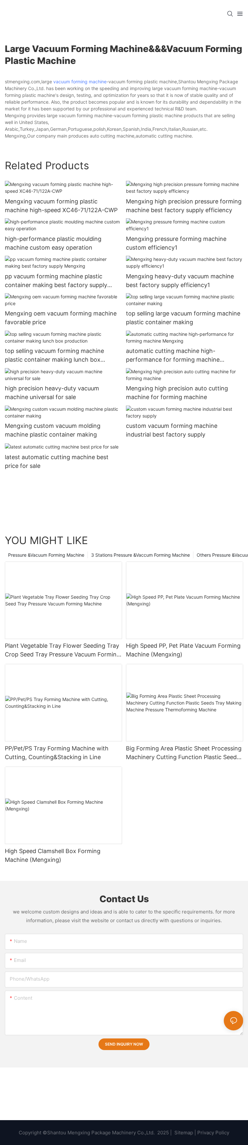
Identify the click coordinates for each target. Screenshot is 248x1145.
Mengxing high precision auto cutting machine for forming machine (177, 392)
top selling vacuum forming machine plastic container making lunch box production (54, 355)
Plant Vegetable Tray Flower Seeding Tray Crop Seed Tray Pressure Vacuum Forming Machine (62, 650)
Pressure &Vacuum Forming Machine (46, 555)
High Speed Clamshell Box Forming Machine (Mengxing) (52, 855)
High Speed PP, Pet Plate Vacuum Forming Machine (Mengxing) (183, 650)
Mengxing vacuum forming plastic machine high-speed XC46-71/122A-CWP (61, 205)
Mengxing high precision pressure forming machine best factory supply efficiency (184, 205)
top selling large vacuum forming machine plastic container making (183, 317)
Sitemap (183, 1133)
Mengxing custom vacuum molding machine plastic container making (52, 430)
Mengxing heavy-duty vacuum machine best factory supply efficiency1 (180, 280)
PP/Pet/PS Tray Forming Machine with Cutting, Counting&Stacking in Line (56, 752)
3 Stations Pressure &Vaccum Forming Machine (140, 555)
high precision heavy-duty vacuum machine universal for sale (52, 392)
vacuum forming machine (80, 81)
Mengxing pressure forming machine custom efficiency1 (176, 243)
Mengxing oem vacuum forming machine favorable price (61, 317)
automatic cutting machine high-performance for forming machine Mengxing (173, 355)
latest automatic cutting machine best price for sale (56, 461)
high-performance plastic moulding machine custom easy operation (53, 243)
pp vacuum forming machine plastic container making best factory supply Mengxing (56, 281)
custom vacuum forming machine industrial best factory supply (171, 430)
